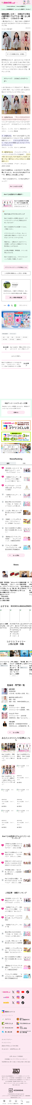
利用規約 (20, 1056)
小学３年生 (5, 339)
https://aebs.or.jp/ (16, 1085)
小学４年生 (12, 339)
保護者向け (19, 339)
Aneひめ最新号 (21, 6)
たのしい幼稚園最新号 (8, 9)
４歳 (3, 337)
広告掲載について (9, 1059)
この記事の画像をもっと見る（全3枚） (16, 273)
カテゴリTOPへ (16, 356)
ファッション (12, 333)
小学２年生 (25, 337)
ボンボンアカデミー (7, 1039)
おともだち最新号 (20, 9)
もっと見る (16, 555)
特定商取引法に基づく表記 (9, 1062)
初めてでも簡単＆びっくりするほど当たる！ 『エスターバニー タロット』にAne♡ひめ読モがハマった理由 (11, 364)
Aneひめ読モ (5, 333)
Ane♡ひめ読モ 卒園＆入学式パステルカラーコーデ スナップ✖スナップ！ (20, 348)
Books (28, 9)
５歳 (8, 337)
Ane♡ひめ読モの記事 (16, 186)
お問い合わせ (13, 1056)
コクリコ (14, 675)
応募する (16, 412)
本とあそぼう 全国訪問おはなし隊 (11, 1049)
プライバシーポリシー (21, 1059)
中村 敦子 (9, 29)
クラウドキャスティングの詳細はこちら (16, 267)
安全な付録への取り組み (24, 1062)
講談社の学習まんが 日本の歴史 (10, 1046)
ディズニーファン (6, 1042)
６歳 (12, 337)
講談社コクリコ (4, 665)
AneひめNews (11, 6)
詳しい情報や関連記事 (16, 297)
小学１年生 (18, 337)
